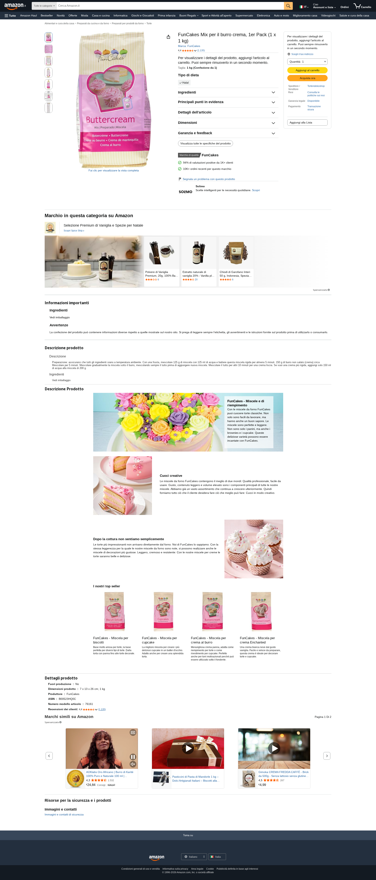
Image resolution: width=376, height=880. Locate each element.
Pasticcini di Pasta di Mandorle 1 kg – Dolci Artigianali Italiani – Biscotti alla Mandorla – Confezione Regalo (195, 779)
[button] (10, 15)
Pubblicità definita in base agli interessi (237, 868)
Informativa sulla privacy (175, 868)
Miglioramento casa (305, 15)
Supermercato (244, 15)
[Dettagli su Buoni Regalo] (198, 15)
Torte (149, 23)
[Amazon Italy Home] (156, 858)
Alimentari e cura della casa (59, 23)
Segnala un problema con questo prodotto (209, 179)
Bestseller (47, 15)
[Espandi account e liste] (335, 7)
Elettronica (263, 15)
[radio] (48, 37)
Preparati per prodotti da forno (128, 23)
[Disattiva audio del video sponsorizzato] (133, 764)
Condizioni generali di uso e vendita (140, 868)
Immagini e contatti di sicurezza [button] (64, 814)
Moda (84, 15)
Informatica (120, 15)
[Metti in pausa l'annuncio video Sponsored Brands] (133, 757)
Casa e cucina (101, 15)
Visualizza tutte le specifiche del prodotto (205, 143)
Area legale (197, 868)
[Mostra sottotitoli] (133, 732)
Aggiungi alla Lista (301, 122)
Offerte (73, 15)
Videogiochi (328, 15)
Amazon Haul (28, 15)
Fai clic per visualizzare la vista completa (114, 170)
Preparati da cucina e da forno (93, 23)
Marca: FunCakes (189, 46)
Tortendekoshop (316, 86)
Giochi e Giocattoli (142, 15)
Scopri (256, 190)
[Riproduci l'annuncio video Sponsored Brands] (188, 748)
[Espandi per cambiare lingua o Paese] (308, 7)
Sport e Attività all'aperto (216, 15)
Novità (61, 15)
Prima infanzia (166, 15)
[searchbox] (170, 6)
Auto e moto (281, 15)
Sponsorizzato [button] (320, 290)
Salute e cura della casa (354, 15)
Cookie (210, 868)
